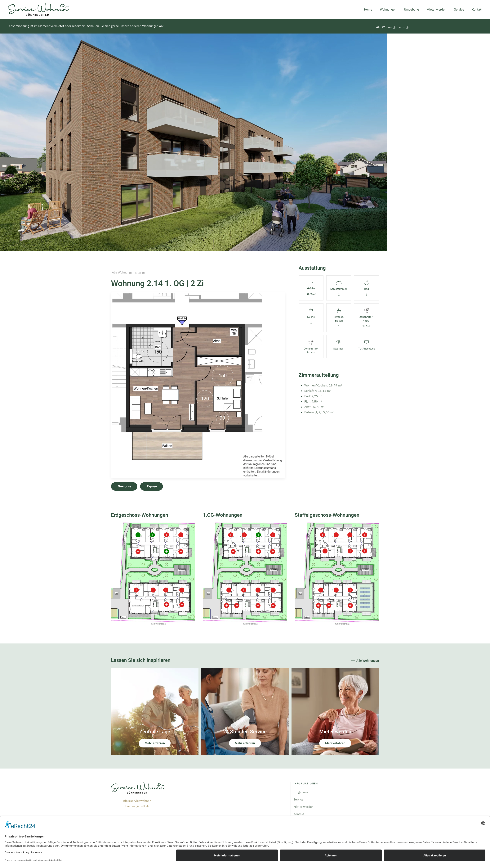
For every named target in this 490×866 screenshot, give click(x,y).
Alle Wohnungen (367, 660)
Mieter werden (436, 9)
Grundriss (124, 486)
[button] (198, 385)
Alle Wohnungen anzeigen (393, 27)
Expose (152, 486)
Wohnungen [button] (388, 9)
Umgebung (411, 9)
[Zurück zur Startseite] (38, 9)
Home (368, 9)
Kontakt (477, 9)
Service (459, 9)
